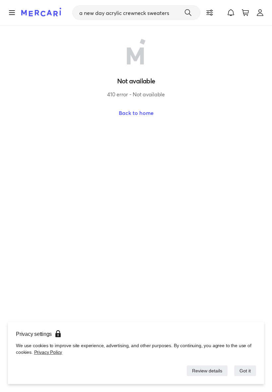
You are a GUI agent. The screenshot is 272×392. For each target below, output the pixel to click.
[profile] (260, 12)
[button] (231, 12)
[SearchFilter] (209, 12)
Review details (205, 370)
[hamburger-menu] (12, 12)
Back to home (136, 113)
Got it (244, 370)
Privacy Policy (48, 352)
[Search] (188, 12)
